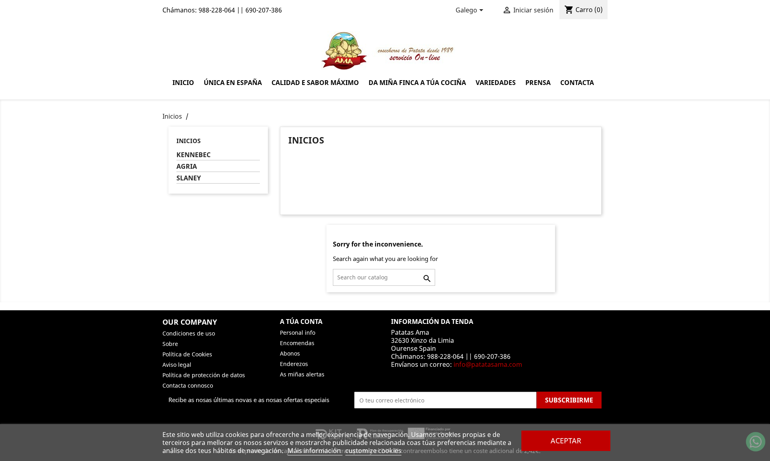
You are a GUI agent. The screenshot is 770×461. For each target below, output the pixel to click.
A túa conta (301, 321)
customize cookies (373, 450)
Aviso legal (176, 364)
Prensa (538, 82)
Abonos (290, 353)
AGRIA (186, 166)
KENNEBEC (193, 155)
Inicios (188, 141)
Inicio (183, 82)
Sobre (170, 344)
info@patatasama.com (488, 364)
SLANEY (188, 178)
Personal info (297, 332)
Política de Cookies (187, 354)
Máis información (315, 450)
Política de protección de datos (203, 375)
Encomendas (297, 343)
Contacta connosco (187, 385)
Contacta (577, 82)
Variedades (496, 82)
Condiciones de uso (188, 333)
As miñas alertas (302, 374)
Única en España (233, 82)
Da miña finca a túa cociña (417, 82)
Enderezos (294, 364)
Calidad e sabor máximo (315, 82)
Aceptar (566, 440)
